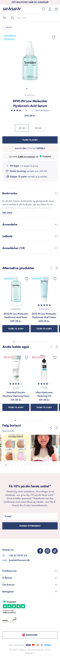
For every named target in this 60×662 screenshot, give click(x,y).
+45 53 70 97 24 (18, 555)
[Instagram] (47, 551)
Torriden (30, 95)
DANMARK (32, 634)
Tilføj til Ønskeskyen (42, 110)
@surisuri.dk (8, 430)
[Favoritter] (53, 37)
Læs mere (7, 212)
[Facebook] (40, 551)
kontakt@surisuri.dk (19, 560)
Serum (9, 27)
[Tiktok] (55, 551)
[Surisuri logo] (14, 9)
